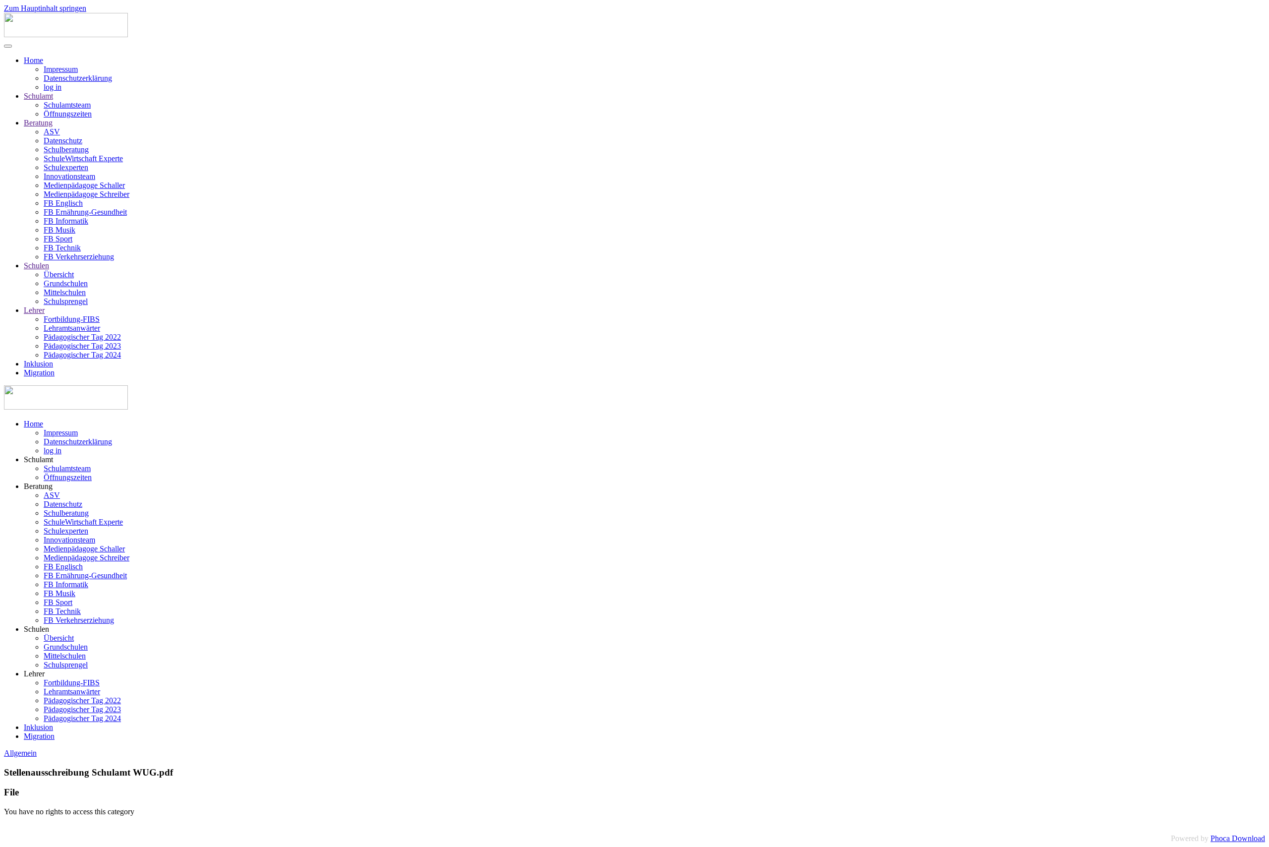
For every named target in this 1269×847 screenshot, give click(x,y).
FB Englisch (63, 203)
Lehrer (34, 310)
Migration (39, 372)
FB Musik (59, 230)
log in (52, 87)
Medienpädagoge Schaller (84, 185)
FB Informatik (66, 221)
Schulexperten (66, 167)
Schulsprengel (66, 301)
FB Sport (58, 239)
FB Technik (62, 247)
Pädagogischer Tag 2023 (82, 346)
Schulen (36, 265)
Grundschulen (66, 283)
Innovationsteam (69, 176)
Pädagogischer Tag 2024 (82, 355)
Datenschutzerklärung (78, 78)
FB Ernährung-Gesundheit (85, 212)
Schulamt (38, 96)
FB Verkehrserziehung (79, 256)
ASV (52, 131)
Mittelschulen (65, 292)
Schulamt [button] (38, 459)
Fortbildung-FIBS (72, 319)
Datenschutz (63, 140)
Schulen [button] (36, 629)
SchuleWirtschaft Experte (83, 158)
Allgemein (20, 753)
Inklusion (38, 364)
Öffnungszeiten (68, 114)
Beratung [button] (38, 486)
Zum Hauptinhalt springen (45, 8)
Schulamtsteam (67, 105)
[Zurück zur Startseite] (66, 34)
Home (33, 60)
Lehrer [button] (34, 673)
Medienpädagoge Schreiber (86, 194)
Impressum (61, 69)
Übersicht (59, 274)
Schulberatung (66, 149)
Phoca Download (1238, 838)
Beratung (38, 123)
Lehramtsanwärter (72, 328)
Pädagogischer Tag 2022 (82, 337)
